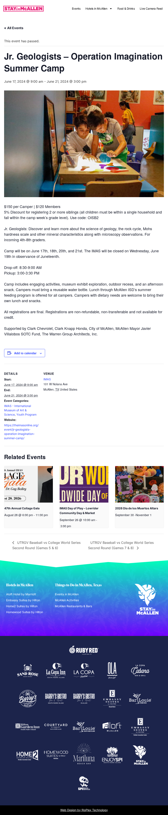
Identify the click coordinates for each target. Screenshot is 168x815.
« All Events (13, 28)
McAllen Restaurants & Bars (73, 606)
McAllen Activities (67, 600)
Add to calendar (25, 353)
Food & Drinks (126, 8)
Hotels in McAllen (96, 8)
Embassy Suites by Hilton (23, 600)
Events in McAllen (67, 594)
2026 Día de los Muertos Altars (136, 508)
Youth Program (26, 414)
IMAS (47, 379)
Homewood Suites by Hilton (24, 612)
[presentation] (28, 484)
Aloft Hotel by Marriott (21, 594)
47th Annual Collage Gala (22, 508)
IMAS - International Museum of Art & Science (17, 410)
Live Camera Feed (151, 8)
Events (76, 8)
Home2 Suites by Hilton (21, 606)
